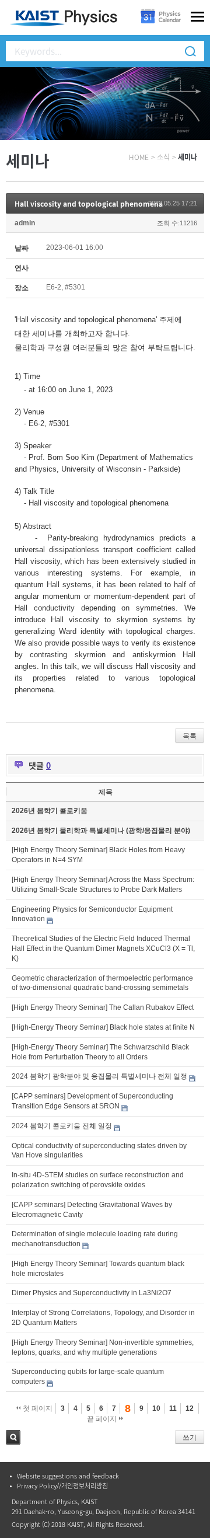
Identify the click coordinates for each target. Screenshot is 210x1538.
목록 (190, 736)
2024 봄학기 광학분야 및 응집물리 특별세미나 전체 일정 (99, 1076)
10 (156, 1408)
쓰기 (190, 1438)
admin (25, 223)
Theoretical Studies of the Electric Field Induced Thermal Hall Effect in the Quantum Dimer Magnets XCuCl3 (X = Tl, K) (103, 948)
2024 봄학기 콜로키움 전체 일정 (62, 1126)
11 (173, 1408)
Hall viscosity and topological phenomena (89, 203)
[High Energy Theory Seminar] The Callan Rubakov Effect (103, 1007)
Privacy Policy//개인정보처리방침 (62, 1486)
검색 (13, 1437)
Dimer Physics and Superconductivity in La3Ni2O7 (92, 1293)
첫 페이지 (36, 1408)
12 (190, 1408)
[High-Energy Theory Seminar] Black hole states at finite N (103, 1027)
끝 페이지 (102, 1419)
